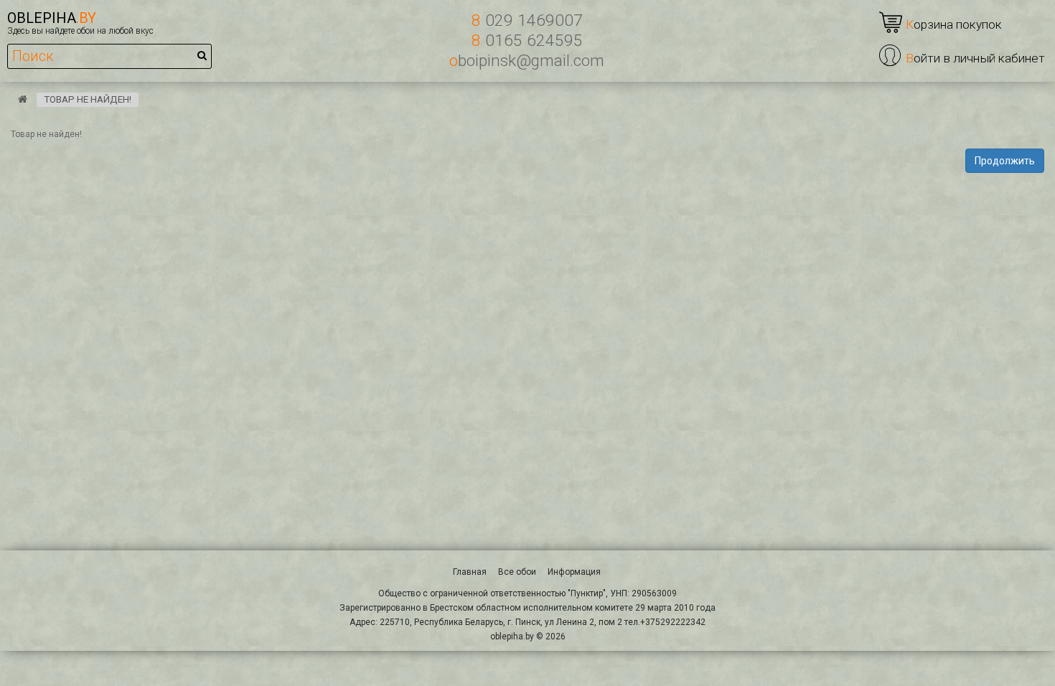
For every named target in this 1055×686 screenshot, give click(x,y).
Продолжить (1005, 160)
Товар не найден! (87, 99)
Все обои (517, 572)
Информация (574, 572)
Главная (470, 572)
